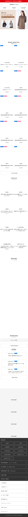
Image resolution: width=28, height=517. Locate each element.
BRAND (14, 8)
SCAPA (7, 443)
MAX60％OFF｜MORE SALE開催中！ (14, 1)
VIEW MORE (14, 173)
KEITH (21, 443)
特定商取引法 (4, 499)
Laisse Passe (7, 450)
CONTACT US (8, 471)
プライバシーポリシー (6, 503)
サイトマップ (4, 511)
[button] (26, 19)
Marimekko (20, 447)
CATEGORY (23, 8)
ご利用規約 (3, 483)
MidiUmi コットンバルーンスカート (20, 64)
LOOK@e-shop (14, 4)
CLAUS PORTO (7, 454)
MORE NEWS (14, 377)
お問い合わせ (4, 507)
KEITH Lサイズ (7, 458)
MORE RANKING (14, 345)
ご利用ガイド (4, 487)
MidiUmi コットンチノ (7, 89)
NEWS (4, 8)
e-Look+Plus (20, 450)
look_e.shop (15, 383)
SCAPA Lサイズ (21, 454)
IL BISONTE (7, 447)
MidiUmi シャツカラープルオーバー (7, 64)
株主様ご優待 (4, 491)
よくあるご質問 (4, 495)
